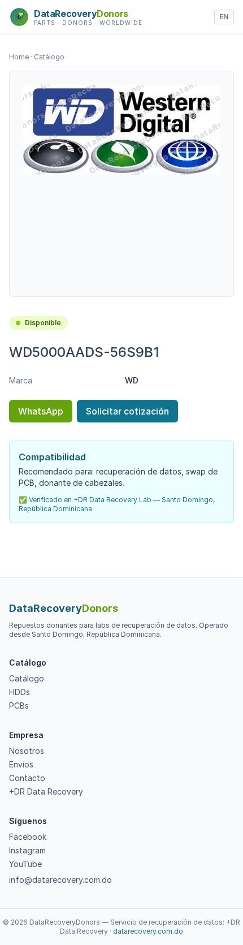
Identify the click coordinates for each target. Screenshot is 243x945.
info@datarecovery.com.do (60, 879)
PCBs (19, 705)
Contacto (27, 778)
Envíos (21, 764)
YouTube (25, 864)
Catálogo (49, 57)
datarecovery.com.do (148, 931)
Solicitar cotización (127, 411)
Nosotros (26, 751)
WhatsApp (40, 411)
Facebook (27, 837)
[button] (121, 130)
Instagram (27, 850)
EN (224, 16)
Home (19, 57)
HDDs (19, 692)
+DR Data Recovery (46, 791)
